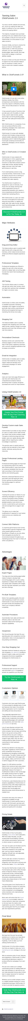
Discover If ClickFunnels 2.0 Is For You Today (14, 213)
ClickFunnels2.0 (8, 1009)
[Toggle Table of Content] (12, 1002)
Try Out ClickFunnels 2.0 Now (14, 678)
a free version (11, 834)
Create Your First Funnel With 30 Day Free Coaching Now (14, 414)
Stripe (15, 864)
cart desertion (15, 652)
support (13, 670)
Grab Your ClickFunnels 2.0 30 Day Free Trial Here (14, 991)
